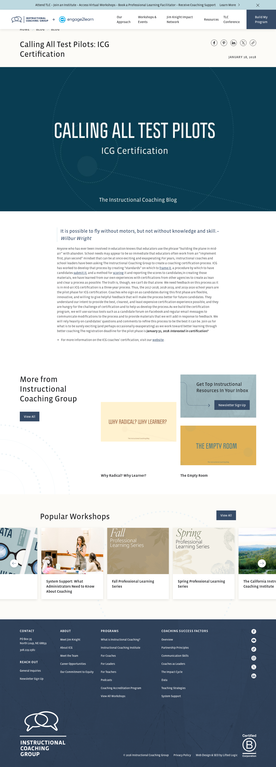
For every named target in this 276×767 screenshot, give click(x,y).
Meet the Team (69, 655)
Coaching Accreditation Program (121, 688)
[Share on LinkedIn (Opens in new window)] (233, 43)
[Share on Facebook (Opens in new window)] (214, 43)
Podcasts (106, 680)
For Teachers (108, 671)
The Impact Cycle (171, 671)
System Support (171, 696)
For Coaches (108, 655)
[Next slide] (262, 563)
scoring (118, 273)
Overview (167, 639)
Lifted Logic (230, 755)
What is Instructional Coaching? (120, 639)
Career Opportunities (73, 663)
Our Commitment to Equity (77, 671)
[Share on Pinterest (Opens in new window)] (224, 43)
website (158, 340)
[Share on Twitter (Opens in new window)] (243, 43)
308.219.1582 (27, 649)
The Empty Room (194, 475)
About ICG (66, 647)
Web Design (203, 755)
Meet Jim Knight (70, 639)
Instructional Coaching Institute (120, 647)
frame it (165, 268)
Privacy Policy (182, 755)
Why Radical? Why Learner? (123, 475)
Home (25, 29)
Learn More (228, 5)
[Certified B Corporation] (249, 755)
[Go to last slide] (14, 563)
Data (164, 680)
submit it (80, 273)
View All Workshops (113, 696)
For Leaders (108, 663)
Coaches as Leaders (173, 663)
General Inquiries (30, 670)
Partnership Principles (175, 647)
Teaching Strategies (173, 688)
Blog (40, 29)
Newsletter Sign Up (31, 678)
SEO (216, 755)
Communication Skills (175, 655)
